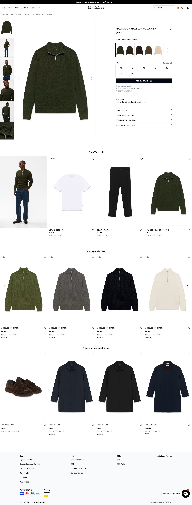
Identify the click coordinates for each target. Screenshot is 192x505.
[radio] (121, 68)
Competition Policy (78, 468)
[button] (144, 110)
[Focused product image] (55, 78)
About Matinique (77, 460)
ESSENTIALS (26, 8)
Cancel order (24, 482)
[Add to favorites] (171, 29)
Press (119, 460)
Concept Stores (77, 473)
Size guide (169, 63)
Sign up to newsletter (28, 460)
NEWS (4, 8)
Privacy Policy (24, 502)
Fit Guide (23, 477)
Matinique (5, 14)
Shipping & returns (27, 468)
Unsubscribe (24, 473)
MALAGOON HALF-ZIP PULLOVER (42, 14)
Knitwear (26, 14)
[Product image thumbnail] (7, 27)
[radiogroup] (144, 71)
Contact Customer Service (30, 464)
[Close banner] (188, 2)
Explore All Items (16, 14)
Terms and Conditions (38, 502)
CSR (72, 464)
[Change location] (178, 7)
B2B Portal (121, 464)
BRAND (17, 8)
